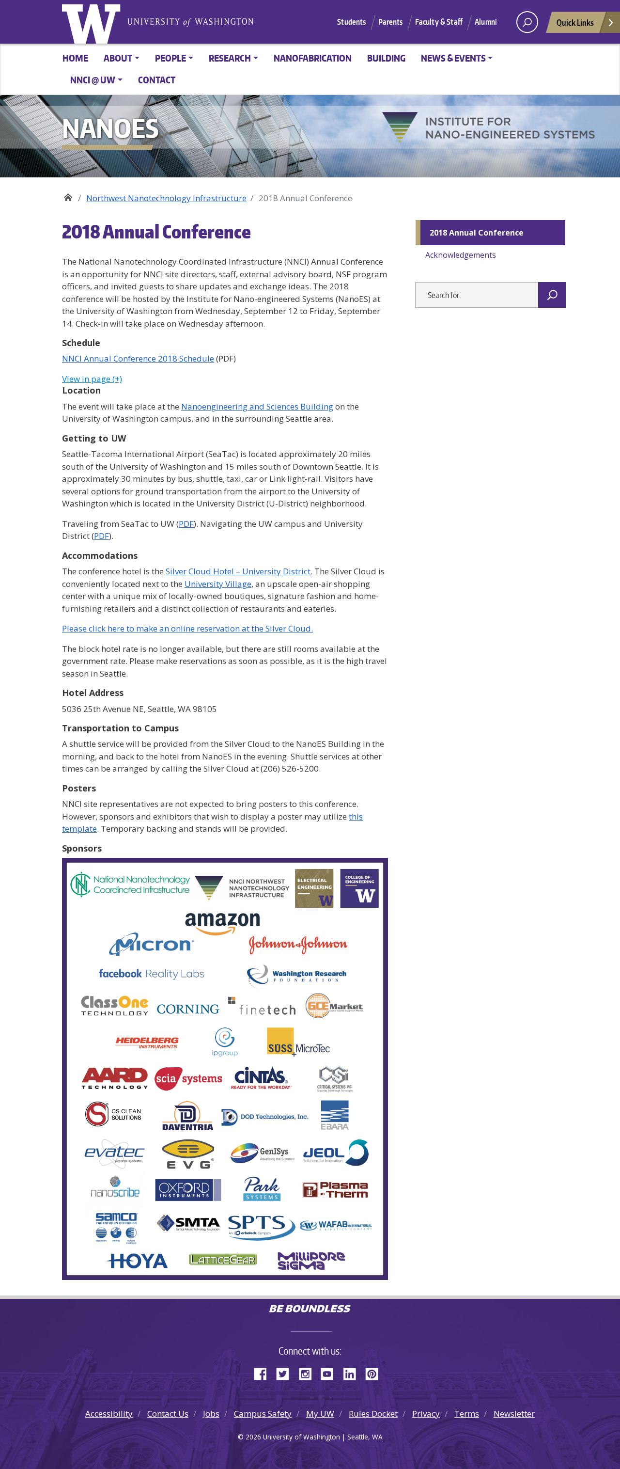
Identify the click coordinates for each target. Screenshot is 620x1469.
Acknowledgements (460, 255)
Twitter (286, 1372)
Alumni (486, 22)
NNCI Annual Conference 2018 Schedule (138, 358)
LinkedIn (353, 1372)
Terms (466, 1413)
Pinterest (375, 1372)
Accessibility (109, 1413)
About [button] (118, 58)
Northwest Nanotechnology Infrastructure (166, 198)
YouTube (331, 1372)
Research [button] (230, 58)
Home (75, 58)
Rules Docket (373, 1413)
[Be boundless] (310, 1309)
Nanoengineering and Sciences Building (257, 406)
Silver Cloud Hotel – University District (238, 571)
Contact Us (167, 1413)
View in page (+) (92, 378)
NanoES (68, 194)
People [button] (170, 58)
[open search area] (527, 22)
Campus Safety (263, 1413)
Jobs (211, 1413)
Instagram (308, 1372)
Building (386, 58)
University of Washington (93, 22)
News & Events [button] (453, 58)
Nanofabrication (313, 58)
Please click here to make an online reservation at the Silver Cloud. (187, 628)
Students (351, 22)
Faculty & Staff (439, 22)
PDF (186, 523)
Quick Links (575, 22)
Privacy (426, 1413)
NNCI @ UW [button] (92, 80)
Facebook (264, 1372)
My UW (320, 1413)
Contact (156, 80)
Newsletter (514, 1413)
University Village (218, 583)
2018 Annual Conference (477, 232)
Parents (390, 22)
